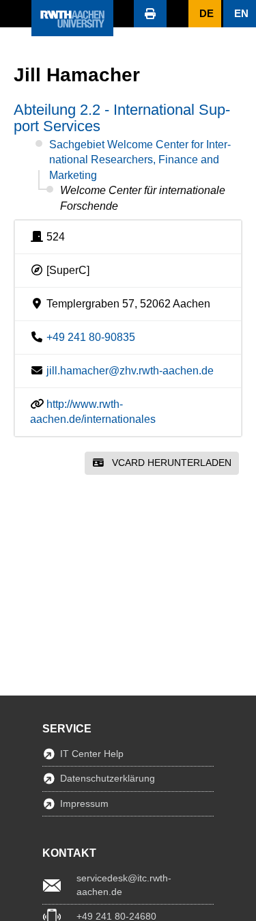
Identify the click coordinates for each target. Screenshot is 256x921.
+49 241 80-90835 (90, 337)
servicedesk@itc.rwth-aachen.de (123, 884)
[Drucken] (150, 13)
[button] (15, 13)
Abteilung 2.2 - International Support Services (122, 118)
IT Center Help (92, 753)
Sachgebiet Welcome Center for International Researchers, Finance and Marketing (140, 160)
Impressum (84, 803)
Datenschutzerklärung (107, 778)
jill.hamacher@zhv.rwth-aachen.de (130, 370)
